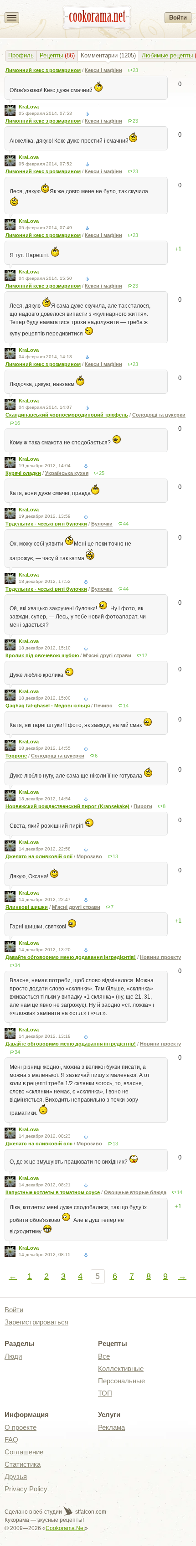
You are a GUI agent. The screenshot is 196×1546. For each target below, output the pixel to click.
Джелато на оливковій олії (38, 856)
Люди (13, 1356)
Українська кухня (66, 473)
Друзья (16, 1476)
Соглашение (24, 1452)
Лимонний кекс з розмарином (43, 70)
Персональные (121, 1381)
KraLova (29, 106)
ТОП (105, 1393)
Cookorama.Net (65, 1528)
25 (101, 473)
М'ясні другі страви (107, 655)
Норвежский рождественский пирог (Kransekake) (67, 806)
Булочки (102, 523)
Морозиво (89, 856)
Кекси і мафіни (103, 70)
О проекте (20, 1427)
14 (126, 705)
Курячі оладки (23, 473)
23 (135, 70)
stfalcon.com (90, 1512)
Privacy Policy (26, 1489)
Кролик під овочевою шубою (42, 655)
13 (115, 856)
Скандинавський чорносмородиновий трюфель (66, 414)
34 (17, 965)
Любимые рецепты (167, 55)
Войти (178, 17)
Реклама (111, 1427)
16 (17, 423)
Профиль (21, 55)
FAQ (11, 1439)
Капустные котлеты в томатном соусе (52, 1192)
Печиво (103, 705)
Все (104, 1356)
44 (126, 523)
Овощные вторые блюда (135, 1192)
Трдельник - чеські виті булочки (46, 523)
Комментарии (99, 55)
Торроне (16, 755)
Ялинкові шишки (26, 907)
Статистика (23, 1464)
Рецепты (51, 55)
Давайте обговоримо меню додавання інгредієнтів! (70, 957)
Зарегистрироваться (36, 1322)
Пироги (143, 806)
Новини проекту (160, 957)
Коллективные (121, 1368)
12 (144, 655)
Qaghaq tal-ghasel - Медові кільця (47, 705)
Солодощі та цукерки (159, 414)
